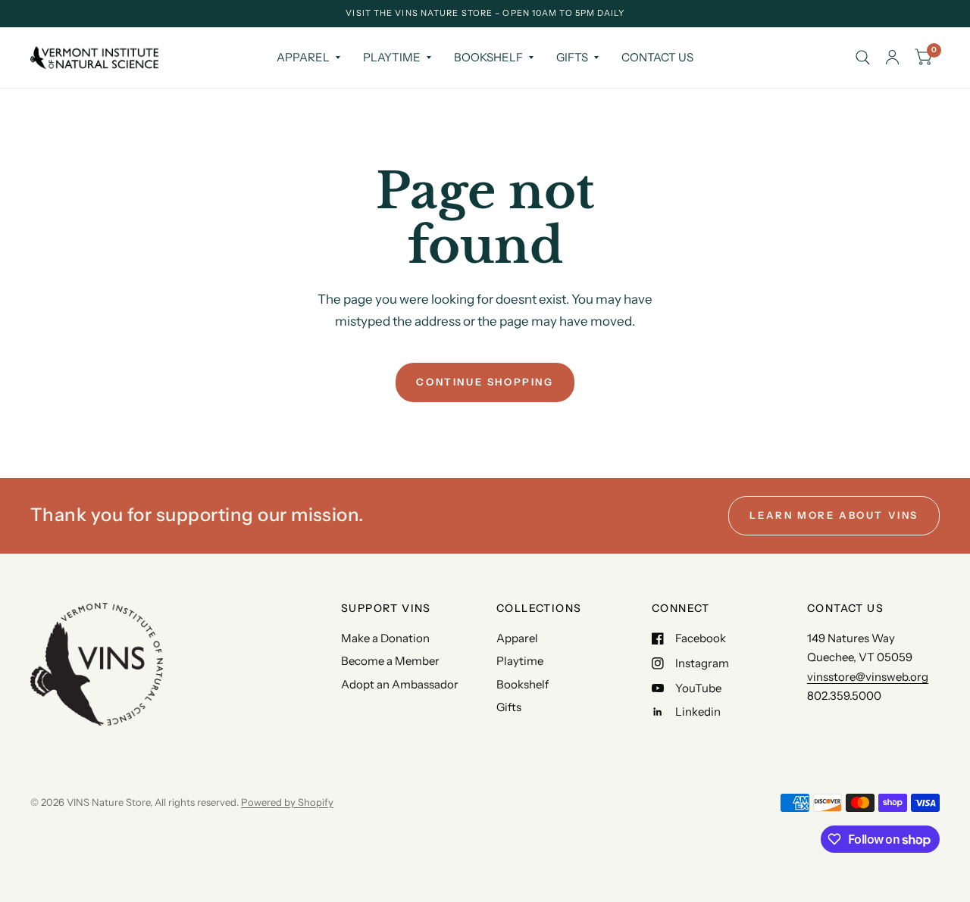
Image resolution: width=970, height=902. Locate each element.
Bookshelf (488, 57)
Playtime (392, 57)
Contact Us (657, 57)
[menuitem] (308, 57)
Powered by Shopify (287, 802)
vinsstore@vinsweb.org (867, 676)
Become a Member (390, 661)
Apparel (303, 57)
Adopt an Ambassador (399, 684)
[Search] (863, 57)
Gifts (572, 57)
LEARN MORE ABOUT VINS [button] (833, 515)
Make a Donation (385, 638)
